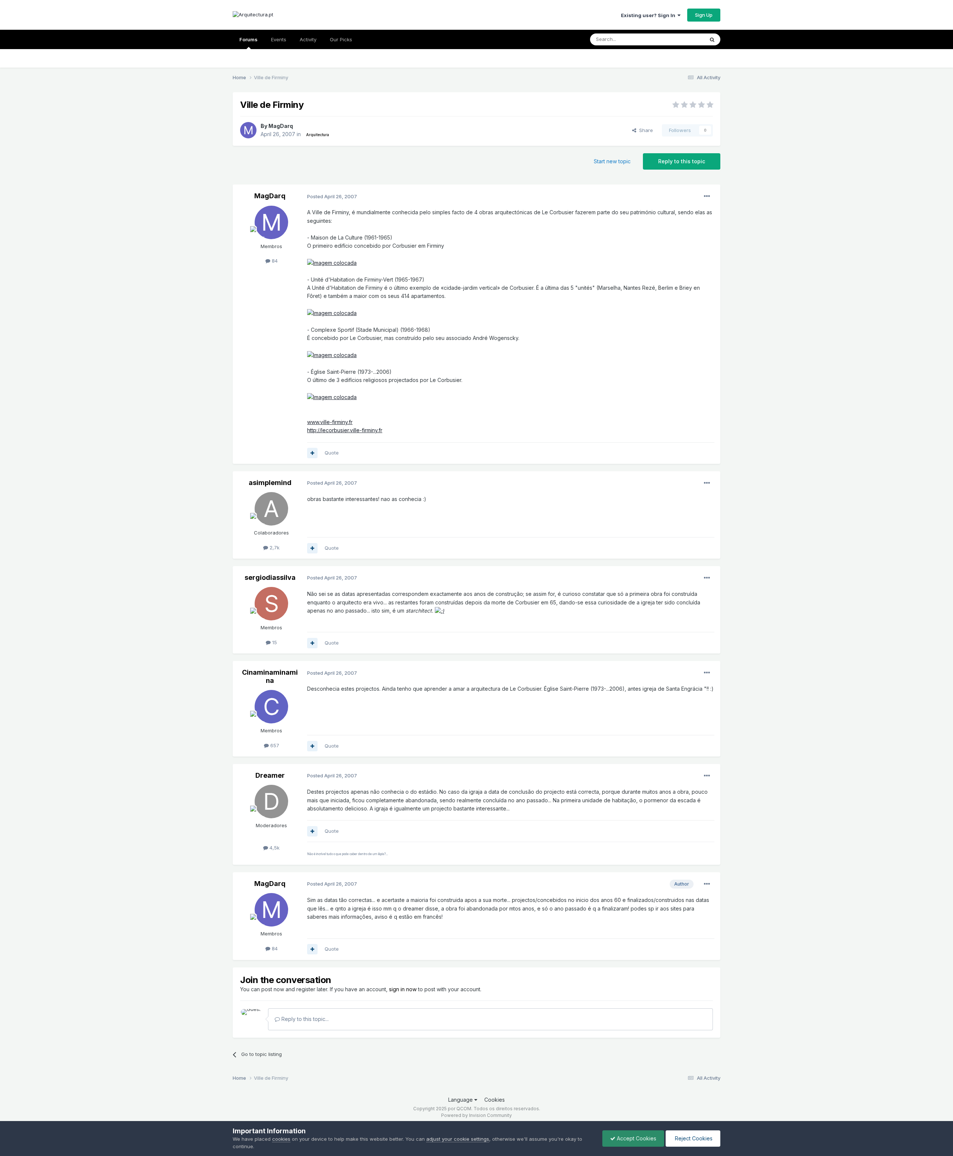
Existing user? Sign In (649, 15)
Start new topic (612, 161)
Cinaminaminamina (270, 676)
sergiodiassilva (270, 577)
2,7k (274, 547)
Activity (308, 39)
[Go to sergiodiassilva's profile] (271, 603)
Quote (332, 453)
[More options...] (706, 196)
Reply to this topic (681, 161)
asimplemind (270, 483)
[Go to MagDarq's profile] (248, 130)
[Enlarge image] (332, 262)
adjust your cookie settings (457, 1139)
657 (274, 745)
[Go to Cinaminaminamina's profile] (271, 706)
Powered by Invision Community (476, 1115)
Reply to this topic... (304, 1019)
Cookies (494, 1099)
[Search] (712, 39)
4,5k (274, 848)
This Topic (682, 39)
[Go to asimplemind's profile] (271, 509)
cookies (281, 1139)
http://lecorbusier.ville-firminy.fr (344, 430)
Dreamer (270, 775)
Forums (248, 39)
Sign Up (704, 15)
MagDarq (280, 126)
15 (274, 642)
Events (278, 39)
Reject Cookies (693, 1138)
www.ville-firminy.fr (330, 422)
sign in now (403, 989)
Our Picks (341, 39)
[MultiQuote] (312, 453)
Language (461, 1099)
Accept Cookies (635, 1138)
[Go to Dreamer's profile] (271, 801)
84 (274, 261)
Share (644, 130)
